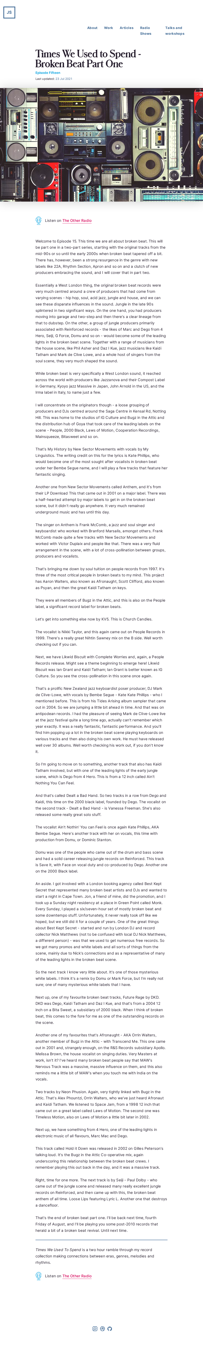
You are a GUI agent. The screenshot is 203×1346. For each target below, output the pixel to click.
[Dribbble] (103, 1330)
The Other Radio (77, 220)
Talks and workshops (174, 30)
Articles (126, 28)
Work (108, 28)
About (92, 28)
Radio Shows (145, 30)
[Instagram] (95, 1330)
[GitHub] (109, 1330)
